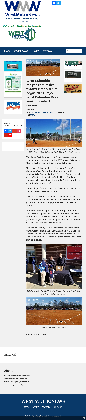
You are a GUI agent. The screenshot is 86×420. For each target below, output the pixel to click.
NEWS (7, 51)
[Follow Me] (58, 3)
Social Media (21, 51)
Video (36, 51)
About (36, 407)
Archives (46, 407)
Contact (47, 51)
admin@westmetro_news (42, 112)
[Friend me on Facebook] (54, 3)
